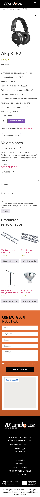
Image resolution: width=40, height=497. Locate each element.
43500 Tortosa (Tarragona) (20, 440)
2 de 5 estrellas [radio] (5, 167)
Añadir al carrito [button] (10, 261)
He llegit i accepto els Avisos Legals (19, 364)
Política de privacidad (20, 471)
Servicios (20, 460)
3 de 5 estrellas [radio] (9, 167)
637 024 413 (20, 451)
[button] (35, 3)
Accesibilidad (20, 474)
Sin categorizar (12, 9)
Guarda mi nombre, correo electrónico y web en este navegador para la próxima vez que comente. (19, 205)
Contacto (20, 463)
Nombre (5, 185)
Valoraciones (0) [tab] (11, 135)
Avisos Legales (20, 467)
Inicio (3, 9)
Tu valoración (7, 172)
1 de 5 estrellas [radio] (2, 167)
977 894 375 (20, 449)
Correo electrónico (9, 193)
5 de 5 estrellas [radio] (15, 167)
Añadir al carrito (17, 121)
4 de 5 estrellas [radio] (12, 167)
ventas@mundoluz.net (20, 444)
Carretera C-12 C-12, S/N (20, 437)
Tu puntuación (7, 164)
